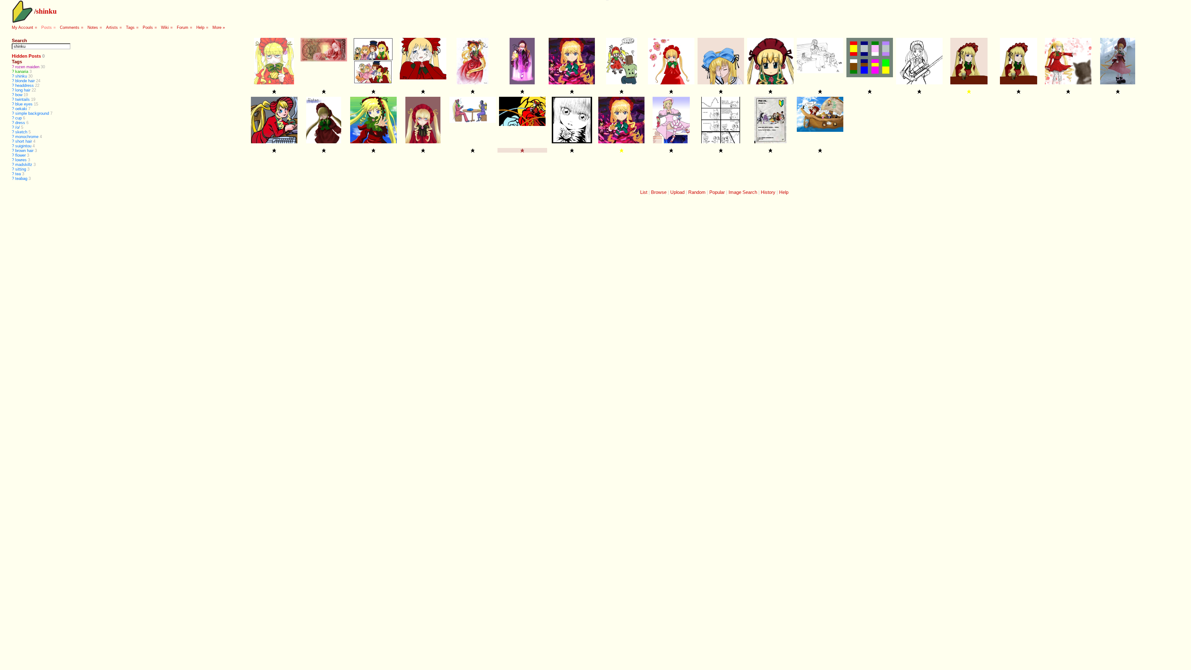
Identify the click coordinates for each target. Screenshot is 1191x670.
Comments (69, 27)
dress (20, 122)
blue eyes (24, 104)
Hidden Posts (26, 56)
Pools (148, 27)
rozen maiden (27, 67)
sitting (20, 169)
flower (20, 155)
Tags (130, 27)
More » (218, 27)
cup (18, 118)
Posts (46, 27)
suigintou (23, 146)
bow (18, 94)
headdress (24, 85)
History (768, 192)
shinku (46, 11)
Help (200, 27)
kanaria (21, 71)
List (643, 192)
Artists (112, 27)
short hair (23, 141)
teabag (21, 178)
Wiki (165, 27)
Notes (92, 27)
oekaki (21, 108)
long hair (22, 90)
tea (18, 174)
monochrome (26, 136)
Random (697, 192)
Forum (182, 27)
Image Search (743, 192)
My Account (22, 27)
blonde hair (25, 80)
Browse (659, 192)
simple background (32, 113)
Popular (717, 192)
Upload (677, 192)
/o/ (17, 127)
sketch (21, 132)
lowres (21, 160)
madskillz (23, 164)
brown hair (24, 150)
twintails (22, 99)
